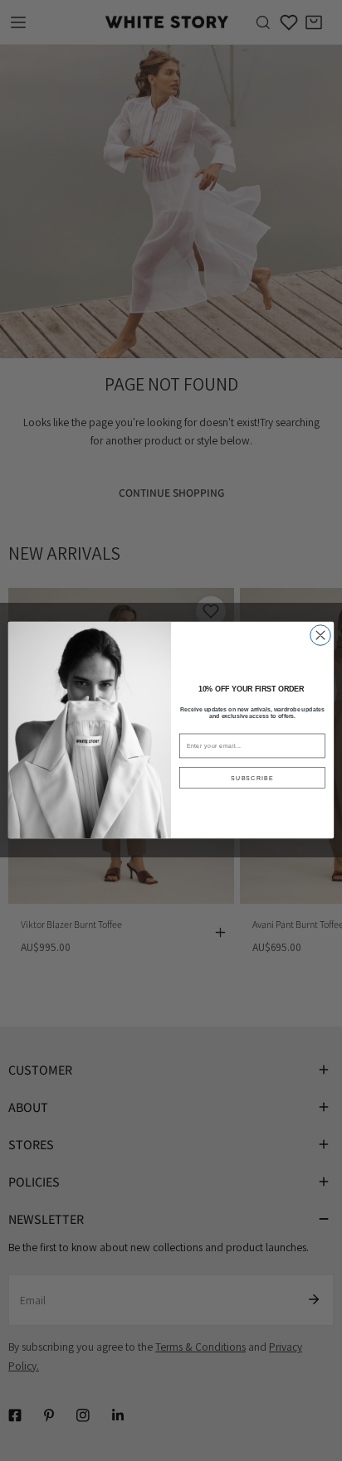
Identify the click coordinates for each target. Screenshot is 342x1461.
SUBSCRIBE (252, 777)
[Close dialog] (320, 635)
